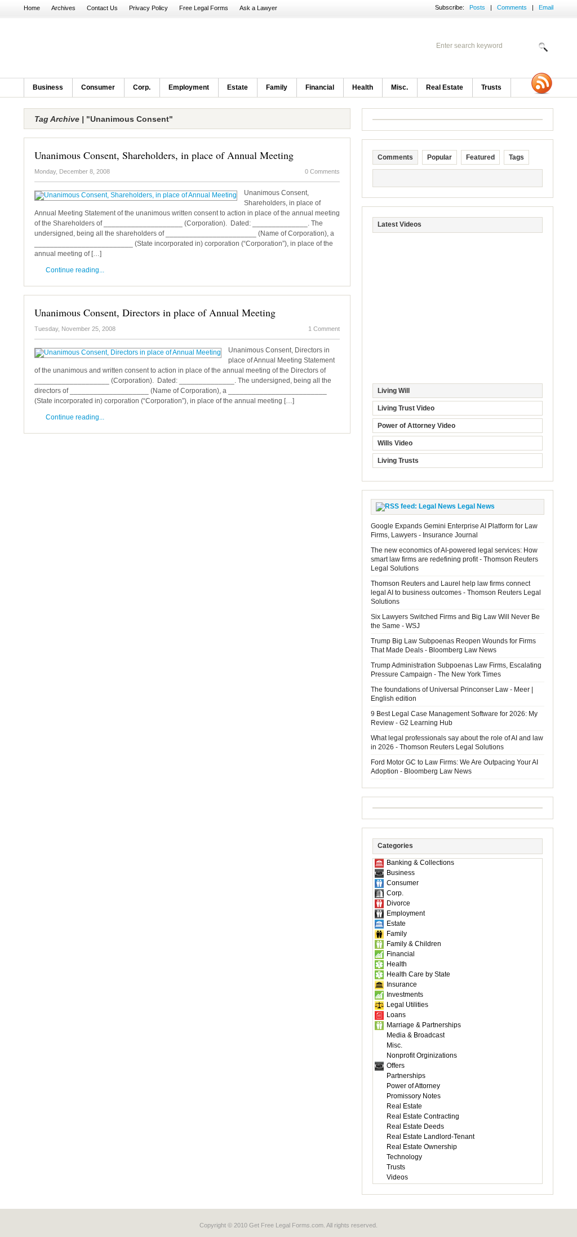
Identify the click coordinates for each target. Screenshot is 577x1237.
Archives (63, 8)
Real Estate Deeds (415, 1126)
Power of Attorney (413, 1086)
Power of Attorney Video (416, 426)
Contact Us (102, 8)
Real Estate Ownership (422, 1147)
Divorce (398, 903)
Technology (404, 1157)
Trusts (491, 87)
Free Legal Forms (203, 8)
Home (32, 8)
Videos (397, 1177)
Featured (480, 157)
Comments (512, 7)
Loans (396, 1015)
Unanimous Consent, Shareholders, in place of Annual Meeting (164, 155)
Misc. (399, 87)
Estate (237, 87)
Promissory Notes (414, 1096)
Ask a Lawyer (258, 8)
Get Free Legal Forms (170, 47)
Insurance (402, 984)
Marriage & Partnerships (424, 1025)
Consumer (98, 87)
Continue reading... (75, 270)
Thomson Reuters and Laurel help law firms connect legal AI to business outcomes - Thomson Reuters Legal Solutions (456, 593)
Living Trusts (398, 461)
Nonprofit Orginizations (422, 1055)
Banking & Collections (420, 863)
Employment (188, 87)
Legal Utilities (407, 1005)
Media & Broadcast (416, 1035)
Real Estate (444, 87)
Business (48, 87)
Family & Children (414, 944)
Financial (319, 87)
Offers (396, 1066)
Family (276, 87)
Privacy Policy (148, 8)
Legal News (476, 506)
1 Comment (324, 328)
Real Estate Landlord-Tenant (430, 1137)
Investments (405, 995)
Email (546, 7)
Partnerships (406, 1076)
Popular (439, 157)
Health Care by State (418, 974)
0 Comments (322, 171)
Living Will (394, 391)
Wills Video (395, 443)
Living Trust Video (406, 408)
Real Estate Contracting (423, 1116)
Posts (477, 7)
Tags (516, 157)
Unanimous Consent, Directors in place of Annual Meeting (155, 312)
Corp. (141, 87)
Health (362, 87)
